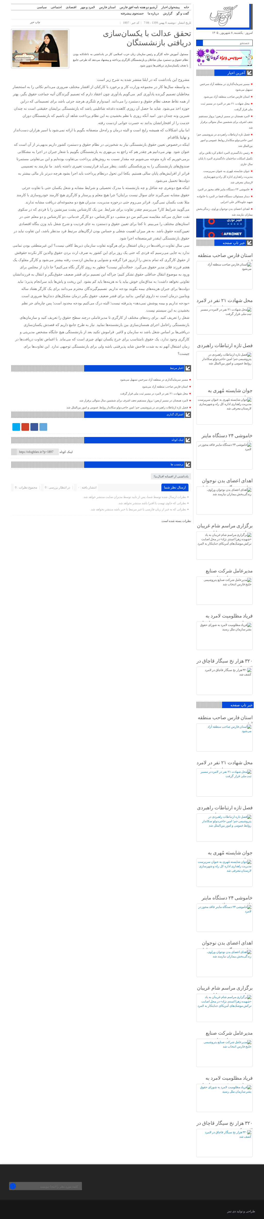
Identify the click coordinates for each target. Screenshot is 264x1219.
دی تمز (231, 1211)
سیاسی (42, 7)
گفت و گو (183, 13)
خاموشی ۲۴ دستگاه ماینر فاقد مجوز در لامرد (223, 189)
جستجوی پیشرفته (132, 13)
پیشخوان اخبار (170, 7)
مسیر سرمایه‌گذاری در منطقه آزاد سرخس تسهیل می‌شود (154, 379)
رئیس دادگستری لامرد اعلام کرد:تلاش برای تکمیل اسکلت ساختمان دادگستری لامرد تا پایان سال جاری (225, 158)
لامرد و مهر (87, 7)
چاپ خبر (35, 22)
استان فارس (107, 7)
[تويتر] (16, 427)
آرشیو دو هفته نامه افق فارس (138, 7)
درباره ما (153, 13)
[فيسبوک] (34, 427)
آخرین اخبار (236, 73)
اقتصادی (71, 7)
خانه (186, 7)
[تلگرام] (43, 427)
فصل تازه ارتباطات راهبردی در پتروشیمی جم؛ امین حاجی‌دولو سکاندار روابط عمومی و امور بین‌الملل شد (127, 407)
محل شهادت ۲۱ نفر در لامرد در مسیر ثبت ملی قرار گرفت (154, 393)
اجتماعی (56, 7)
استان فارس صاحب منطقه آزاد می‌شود (165, 386)
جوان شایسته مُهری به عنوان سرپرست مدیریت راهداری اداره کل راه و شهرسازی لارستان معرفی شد (228, 176)
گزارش (167, 13)
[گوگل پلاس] (25, 427)
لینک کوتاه (66, 452)
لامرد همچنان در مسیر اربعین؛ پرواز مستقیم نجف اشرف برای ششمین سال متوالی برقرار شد (133, 400)
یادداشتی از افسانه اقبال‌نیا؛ (170, 476)
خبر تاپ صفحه (234, 243)
